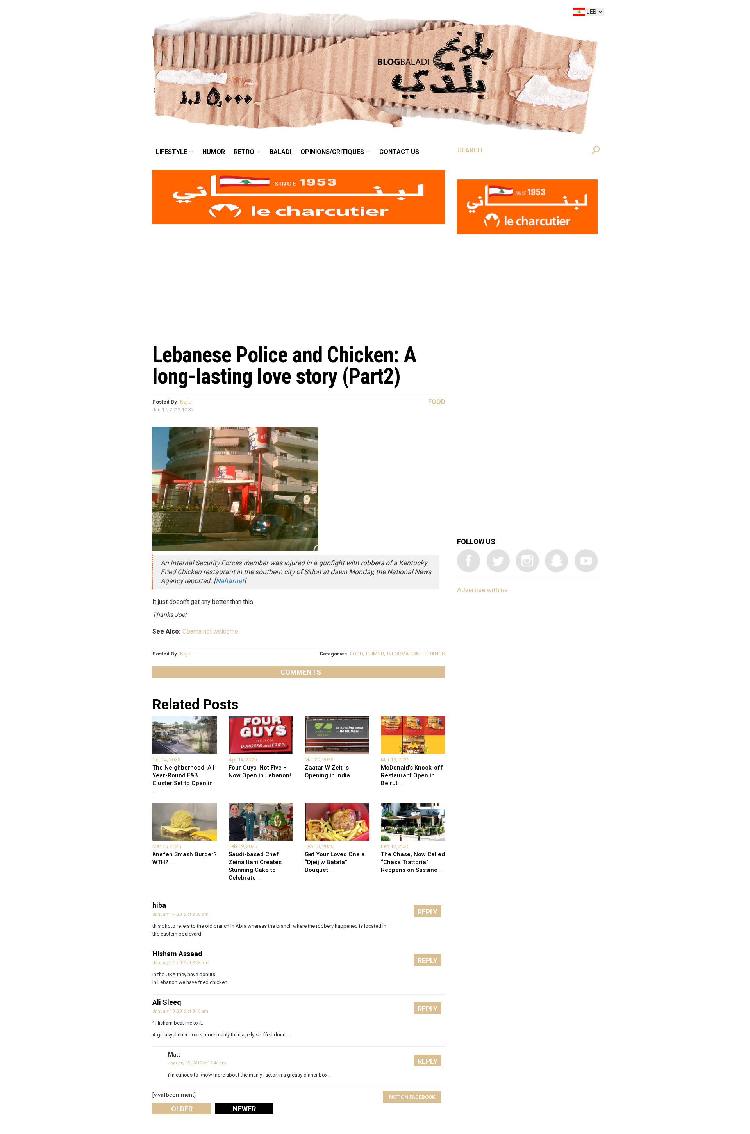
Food (436, 401)
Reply (428, 912)
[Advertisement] (298, 279)
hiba (159, 905)
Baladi (329, 13)
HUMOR (375, 654)
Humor (273, 13)
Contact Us (431, 13)
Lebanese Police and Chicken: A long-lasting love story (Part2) (284, 365)
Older (182, 1109)
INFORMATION (403, 654)
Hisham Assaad (177, 954)
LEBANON (434, 654)
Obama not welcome (210, 631)
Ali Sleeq (166, 1002)
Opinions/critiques (373, 13)
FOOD (356, 654)
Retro (298, 13)
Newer (244, 1109)
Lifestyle (237, 13)
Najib (186, 402)
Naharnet (230, 581)
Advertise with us (482, 590)
